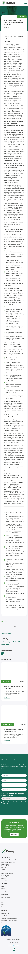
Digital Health (5, 644)
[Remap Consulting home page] (8, 3)
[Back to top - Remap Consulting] (24, 951)
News (2, 904)
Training (3, 891)
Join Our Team (5, 915)
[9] (7, 411)
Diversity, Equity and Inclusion (9, 920)
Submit (4, 807)
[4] (8, 141)
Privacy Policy (14, 942)
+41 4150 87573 (5, 857)
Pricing (3, 888)
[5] (18, 144)
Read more (7, 698)
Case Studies (4, 900)
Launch (3, 886)
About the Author (6, 633)
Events (3, 907)
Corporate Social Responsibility (9, 918)
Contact (3, 922)
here (9, 105)
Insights (3, 902)
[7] (23, 300)
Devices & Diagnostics (19, 642)
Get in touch (14, 834)
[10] (5, 430)
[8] (14, 304)
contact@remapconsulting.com (10, 859)
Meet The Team (5, 913)
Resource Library (5, 897)
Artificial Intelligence (6, 642)
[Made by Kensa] (14, 945)
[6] (17, 182)
